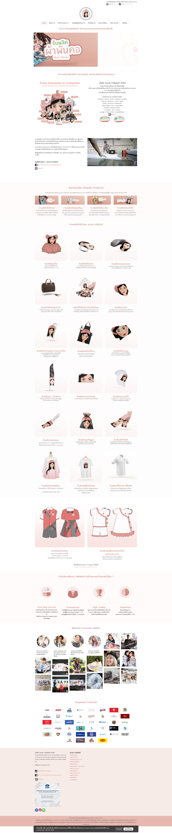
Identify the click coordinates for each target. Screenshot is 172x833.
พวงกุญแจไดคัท (118, 105)
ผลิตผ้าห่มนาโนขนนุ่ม (76, 760)
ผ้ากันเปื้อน (106, 108)
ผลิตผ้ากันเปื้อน (74, 775)
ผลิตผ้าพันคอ (73, 755)
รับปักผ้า (112, 112)
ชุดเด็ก (121, 101)
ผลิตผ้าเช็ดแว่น (74, 771)
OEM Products (63, 23)
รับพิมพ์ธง (117, 108)
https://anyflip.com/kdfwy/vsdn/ (86, 567)
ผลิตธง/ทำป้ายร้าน (75, 773)
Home (44, 23)
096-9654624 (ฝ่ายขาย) (44, 771)
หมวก (113, 110)
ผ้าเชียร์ (107, 112)
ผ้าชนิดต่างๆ (91, 23)
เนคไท (112, 105)
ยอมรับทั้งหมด (128, 829)
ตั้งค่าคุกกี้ (118, 829)
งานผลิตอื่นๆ (73, 780)
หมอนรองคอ (111, 103)
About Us (52, 23)
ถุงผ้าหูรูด (102, 112)
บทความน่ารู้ (114, 23)
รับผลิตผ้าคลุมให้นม (51, 485)
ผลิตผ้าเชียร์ (73, 778)
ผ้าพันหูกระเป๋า (118, 103)
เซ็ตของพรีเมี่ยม (106, 105)
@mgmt (116, 4)
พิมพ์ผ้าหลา (110, 101)
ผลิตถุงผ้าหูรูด (73, 764)
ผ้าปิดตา (105, 103)
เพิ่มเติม (124, 23)
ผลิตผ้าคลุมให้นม (74, 762)
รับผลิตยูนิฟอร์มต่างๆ (78, 23)
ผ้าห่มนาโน (104, 101)
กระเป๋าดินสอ (107, 110)
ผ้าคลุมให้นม (100, 99)
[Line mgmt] (105, 119)
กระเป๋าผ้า (116, 101)
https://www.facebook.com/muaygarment (49, 165)
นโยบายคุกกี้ (51, 830)
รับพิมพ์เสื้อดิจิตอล (119, 112)
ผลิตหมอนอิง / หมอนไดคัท (77, 766)
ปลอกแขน (117, 110)
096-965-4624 (128, 4)
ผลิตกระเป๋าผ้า (74, 757)
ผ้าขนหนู (112, 108)
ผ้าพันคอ (107, 99)
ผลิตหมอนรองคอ (74, 769)
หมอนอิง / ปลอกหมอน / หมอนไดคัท (118, 99)
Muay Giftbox (102, 23)
